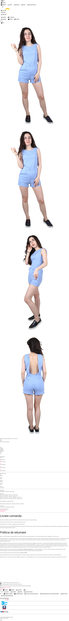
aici (58, 536)
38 (0, 463)
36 (0, 460)
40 (0, 466)
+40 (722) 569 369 (3, 510)
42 (0, 469)
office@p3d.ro (2, 511)
